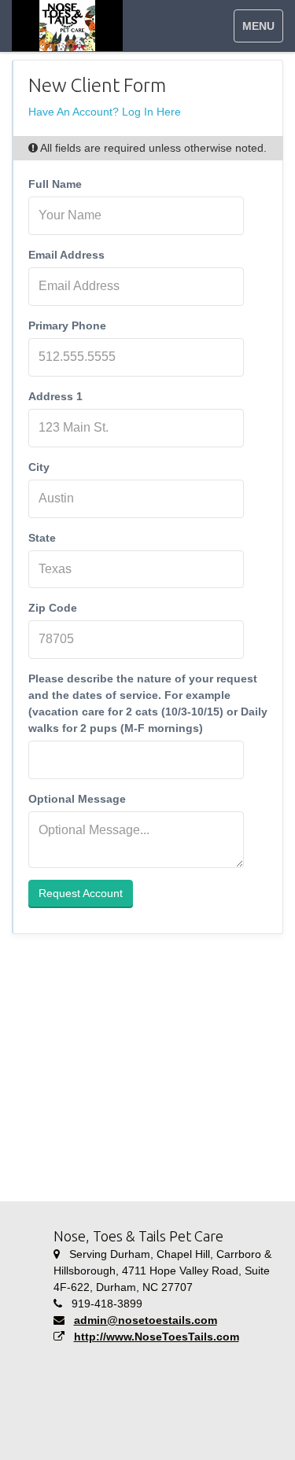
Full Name (55, 184)
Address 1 (55, 396)
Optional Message (77, 799)
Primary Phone (67, 325)
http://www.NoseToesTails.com (156, 1336)
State (42, 537)
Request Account (81, 893)
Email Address (66, 254)
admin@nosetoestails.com (145, 1320)
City (39, 467)
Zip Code (52, 607)
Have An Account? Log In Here (104, 111)
